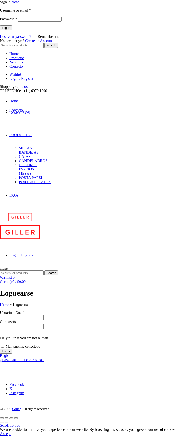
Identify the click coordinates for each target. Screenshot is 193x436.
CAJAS (25, 156)
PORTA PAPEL (31, 178)
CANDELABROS (33, 161)
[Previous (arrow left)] (2, 422)
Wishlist (15, 74)
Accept (5, 434)
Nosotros (16, 62)
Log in (6, 28)
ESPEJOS (26, 169)
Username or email (15, 10)
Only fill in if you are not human (24, 338)
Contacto (16, 66)
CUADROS (28, 165)
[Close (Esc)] (2, 418)
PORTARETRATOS (35, 182)
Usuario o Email (12, 313)
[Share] (6, 418)
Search (51, 45)
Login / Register (21, 79)
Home (14, 54)
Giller (16, 409)
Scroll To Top (10, 425)
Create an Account (39, 41)
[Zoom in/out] (16, 418)
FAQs (13, 195)
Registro (6, 356)
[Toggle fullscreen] (11, 418)
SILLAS (25, 148)
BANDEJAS (29, 152)
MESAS (25, 173)
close (15, 2)
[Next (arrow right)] (6, 422)
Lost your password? (15, 37)
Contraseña (8, 322)
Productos (16, 58)
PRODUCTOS (20, 135)
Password (8, 19)
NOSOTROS (19, 113)
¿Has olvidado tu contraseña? (22, 360)
